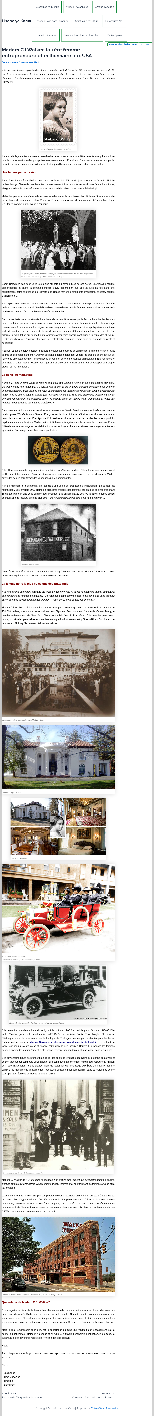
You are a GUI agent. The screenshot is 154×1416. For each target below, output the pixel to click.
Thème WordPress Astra (104, 1408)
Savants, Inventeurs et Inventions (82, 35)
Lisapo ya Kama (16, 21)
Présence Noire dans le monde (51, 21)
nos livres (145, 44)
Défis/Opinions (115, 35)
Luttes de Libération (46, 35)
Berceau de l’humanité (47, 7)
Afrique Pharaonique (77, 7)
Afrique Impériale (104, 7)
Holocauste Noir (114, 21)
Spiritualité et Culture (86, 21)
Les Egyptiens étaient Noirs (123, 44)
